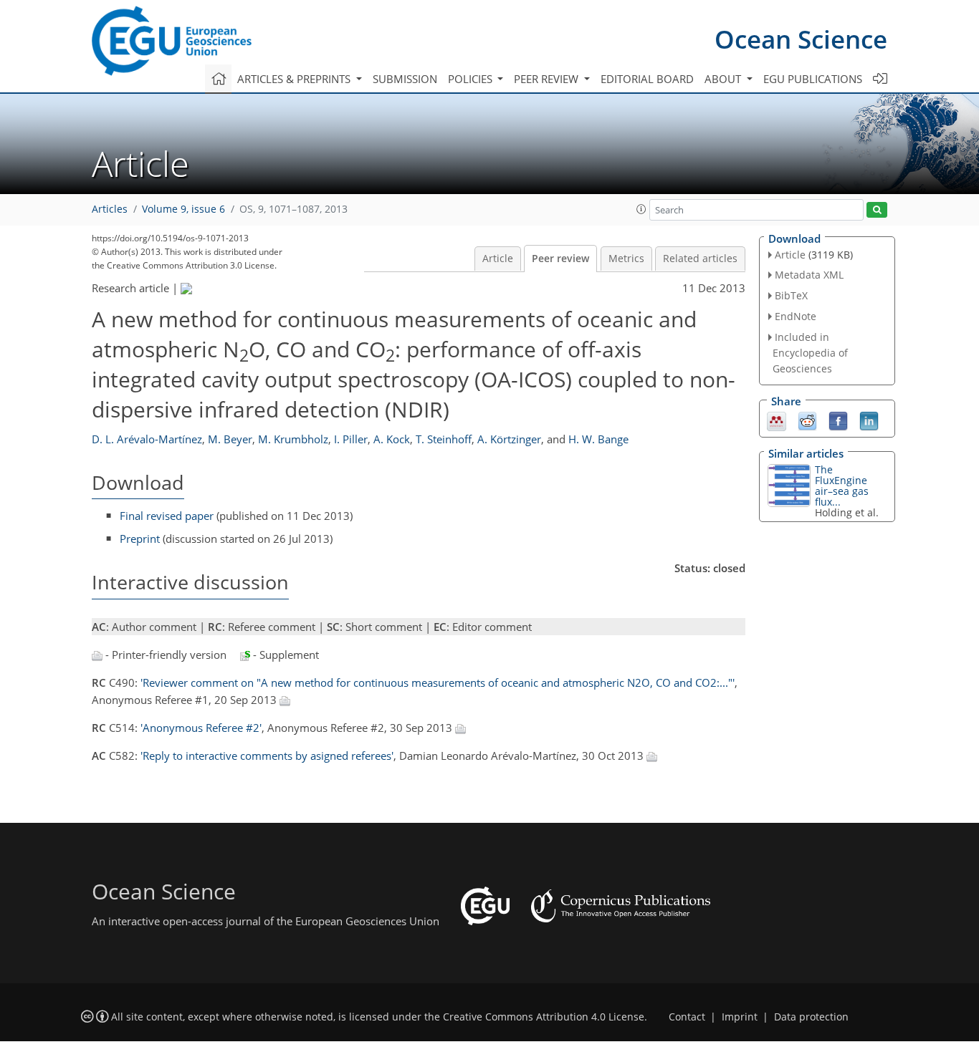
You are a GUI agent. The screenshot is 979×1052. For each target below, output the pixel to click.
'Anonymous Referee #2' (201, 727)
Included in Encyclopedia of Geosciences (810, 352)
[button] (641, 209)
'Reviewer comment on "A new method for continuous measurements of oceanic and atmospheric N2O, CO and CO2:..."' (437, 682)
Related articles (700, 258)
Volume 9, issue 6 (183, 209)
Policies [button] (471, 79)
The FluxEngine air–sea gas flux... (842, 485)
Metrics (626, 258)
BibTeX (791, 295)
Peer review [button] (547, 79)
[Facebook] (838, 419)
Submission (405, 79)
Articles (110, 209)
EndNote (795, 316)
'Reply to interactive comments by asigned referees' (266, 755)
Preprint (140, 538)
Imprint (740, 1016)
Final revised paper (167, 515)
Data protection (811, 1016)
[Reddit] (807, 419)
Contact (687, 1016)
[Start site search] (876, 210)
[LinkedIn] (869, 419)
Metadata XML (809, 274)
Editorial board (647, 79)
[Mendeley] (776, 419)
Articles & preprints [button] (295, 79)
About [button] (724, 79)
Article (497, 258)
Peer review (560, 258)
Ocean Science (801, 39)
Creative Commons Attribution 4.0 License (543, 1016)
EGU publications (812, 79)
